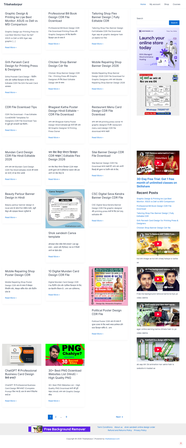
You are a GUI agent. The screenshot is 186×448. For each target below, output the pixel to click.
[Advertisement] (158, 133)
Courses (176, 4)
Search (140, 18)
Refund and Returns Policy (120, 430)
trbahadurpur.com (112, 439)
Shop (166, 4)
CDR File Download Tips (21, 107)
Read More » (11, 47)
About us (118, 427)
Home (143, 4)
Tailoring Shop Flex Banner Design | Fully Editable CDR (105, 17)
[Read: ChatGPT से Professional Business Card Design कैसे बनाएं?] (21, 354)
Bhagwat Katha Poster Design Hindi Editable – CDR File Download (63, 110)
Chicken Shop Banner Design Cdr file (153, 228)
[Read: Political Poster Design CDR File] (108, 286)
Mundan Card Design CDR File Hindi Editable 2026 (20, 155)
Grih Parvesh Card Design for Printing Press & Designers (21, 65)
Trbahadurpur (13, 4)
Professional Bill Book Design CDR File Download (62, 17)
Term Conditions (104, 427)
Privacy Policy (140, 430)
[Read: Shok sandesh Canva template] (65, 208)
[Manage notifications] (181, 443)
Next (119, 417)
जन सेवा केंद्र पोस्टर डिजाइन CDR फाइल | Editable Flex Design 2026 (64, 155)
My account (155, 4)
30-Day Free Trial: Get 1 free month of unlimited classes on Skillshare (157, 182)
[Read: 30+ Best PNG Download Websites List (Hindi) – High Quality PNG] (65, 354)
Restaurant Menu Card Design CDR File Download (107, 110)
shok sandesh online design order (139, 427)
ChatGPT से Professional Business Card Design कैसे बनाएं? (21, 374)
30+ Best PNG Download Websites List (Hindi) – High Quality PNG (64, 374)
